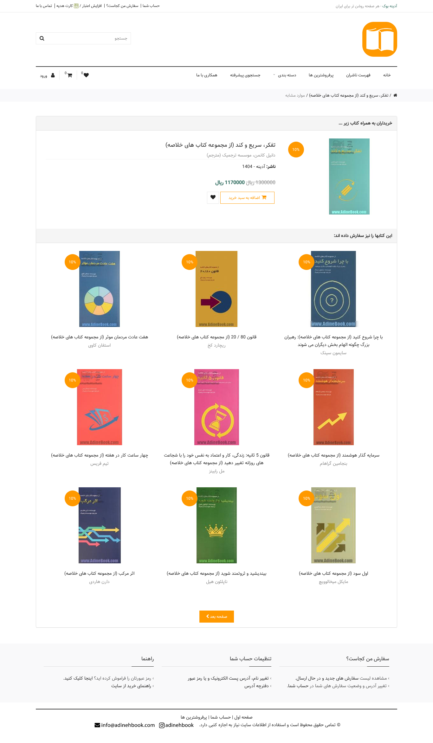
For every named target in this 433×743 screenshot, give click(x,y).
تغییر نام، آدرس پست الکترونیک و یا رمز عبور (228, 678)
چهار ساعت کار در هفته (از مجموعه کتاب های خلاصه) (99, 455)
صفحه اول (243, 717)
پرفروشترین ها (321, 75)
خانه (387, 75)
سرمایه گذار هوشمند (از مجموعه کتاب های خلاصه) (333, 455)
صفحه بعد (218, 616)
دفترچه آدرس (256, 686)
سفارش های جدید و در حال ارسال (327, 678)
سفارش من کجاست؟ (122, 6)
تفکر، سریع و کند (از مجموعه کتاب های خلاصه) (348, 95)
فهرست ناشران (358, 75)
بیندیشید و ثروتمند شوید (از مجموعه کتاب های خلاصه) (216, 573)
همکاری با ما (206, 75)
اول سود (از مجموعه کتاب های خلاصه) (333, 573)
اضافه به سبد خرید (244, 197)
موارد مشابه (295, 95)
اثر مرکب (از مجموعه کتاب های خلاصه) (99, 573)
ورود (44, 75)
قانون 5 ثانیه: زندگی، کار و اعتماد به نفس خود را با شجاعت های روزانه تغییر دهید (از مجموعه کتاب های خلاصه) (216, 459)
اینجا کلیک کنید (78, 678)
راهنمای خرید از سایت (131, 686)
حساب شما (151, 6)
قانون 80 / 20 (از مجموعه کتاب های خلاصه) (216, 337)
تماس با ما (44, 6)
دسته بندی (287, 75)
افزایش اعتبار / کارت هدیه (79, 5)
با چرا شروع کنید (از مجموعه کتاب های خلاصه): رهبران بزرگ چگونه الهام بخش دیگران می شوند (333, 341)
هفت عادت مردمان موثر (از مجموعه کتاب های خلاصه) (99, 337)
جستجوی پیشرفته (245, 75)
